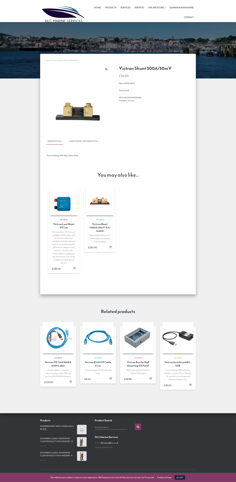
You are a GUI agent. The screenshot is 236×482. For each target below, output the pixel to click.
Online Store (156, 7)
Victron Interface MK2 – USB (177, 363)
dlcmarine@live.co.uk (109, 442)
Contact (189, 17)
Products (110, 7)
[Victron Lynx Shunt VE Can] (64, 201)
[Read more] (74, 268)
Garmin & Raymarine (182, 7)
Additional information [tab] (84, 141)
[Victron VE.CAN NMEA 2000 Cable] (58, 337)
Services (125, 7)
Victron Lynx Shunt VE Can (63, 225)
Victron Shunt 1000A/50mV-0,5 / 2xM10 (100, 227)
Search (138, 427)
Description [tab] (54, 141)
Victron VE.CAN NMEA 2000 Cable (58, 363)
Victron (54, 60)
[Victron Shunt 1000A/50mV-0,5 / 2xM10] (100, 201)
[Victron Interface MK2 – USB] (178, 337)
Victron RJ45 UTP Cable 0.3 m (98, 363)
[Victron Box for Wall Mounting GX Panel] (138, 337)
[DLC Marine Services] (64, 11)
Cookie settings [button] (164, 477)
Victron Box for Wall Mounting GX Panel (138, 363)
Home (97, 7)
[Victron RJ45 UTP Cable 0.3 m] (98, 337)
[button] (165, 7)
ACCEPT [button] (179, 477)
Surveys (139, 7)
